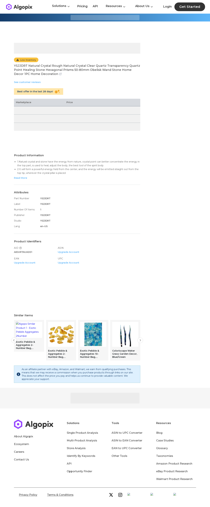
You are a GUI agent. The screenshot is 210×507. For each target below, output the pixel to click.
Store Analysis (76, 448)
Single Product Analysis (82, 432)
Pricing (82, 6)
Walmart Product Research (174, 479)
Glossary (162, 448)
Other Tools (119, 455)
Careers (19, 451)
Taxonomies (164, 455)
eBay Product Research (172, 471)
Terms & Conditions (60, 494)
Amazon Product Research (174, 463)
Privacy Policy (28, 494)
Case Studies (165, 440)
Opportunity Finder (79, 471)
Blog (159, 432)
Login (167, 6)
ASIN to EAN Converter (127, 440)
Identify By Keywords (81, 455)
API (95, 6)
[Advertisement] (105, 32)
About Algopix (23, 436)
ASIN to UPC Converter (127, 432)
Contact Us (21, 459)
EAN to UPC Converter (127, 448)
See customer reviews (27, 82)
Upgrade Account (68, 252)
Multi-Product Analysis (82, 440)
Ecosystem (21, 444)
